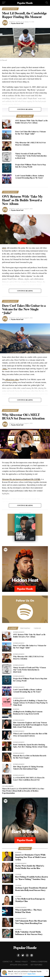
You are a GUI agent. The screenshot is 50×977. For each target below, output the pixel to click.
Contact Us (7, 962)
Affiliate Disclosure (19, 965)
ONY (4, 248)
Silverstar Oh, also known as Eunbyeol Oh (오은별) (21, 479)
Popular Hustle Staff (17, 23)
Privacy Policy (21, 962)
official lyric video (12, 379)
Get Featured (36, 965)
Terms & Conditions (39, 962)
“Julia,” (5, 368)
